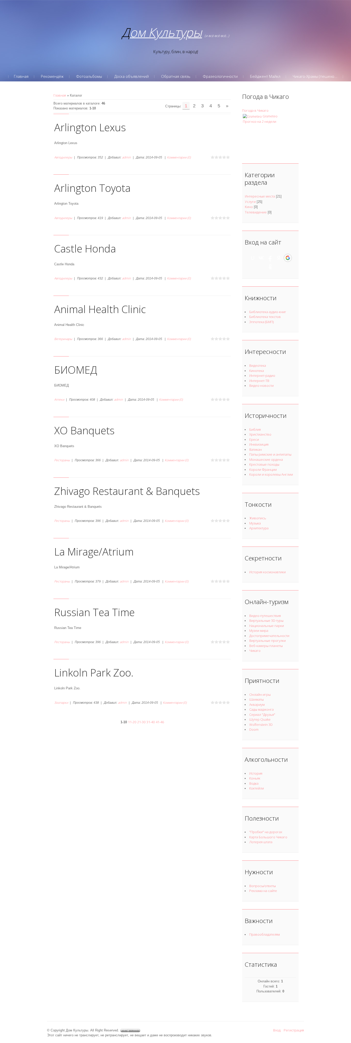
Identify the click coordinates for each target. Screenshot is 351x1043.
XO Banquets (84, 430)
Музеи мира (258, 630)
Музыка (255, 523)
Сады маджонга (261, 709)
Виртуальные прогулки (267, 640)
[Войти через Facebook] (270, 258)
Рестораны (62, 460)
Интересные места (260, 196)
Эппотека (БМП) (261, 322)
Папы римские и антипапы (270, 454)
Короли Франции (263, 469)
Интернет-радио (262, 375)
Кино (249, 206)
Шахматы (256, 699)
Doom (253, 729)
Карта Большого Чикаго (268, 837)
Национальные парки (266, 625)
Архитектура (259, 528)
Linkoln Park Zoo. (93, 672)
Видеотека (257, 365)
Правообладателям (264, 934)
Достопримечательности (269, 635)
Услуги (250, 201)
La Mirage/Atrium (94, 551)
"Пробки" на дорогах (265, 832)
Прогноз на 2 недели (259, 121)
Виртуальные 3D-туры (266, 620)
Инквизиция (259, 444)
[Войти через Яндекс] (279, 258)
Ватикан (255, 449)
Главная (59, 95)
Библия (255, 429)
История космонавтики (267, 572)
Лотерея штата (260, 842)
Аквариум (257, 704)
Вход (277, 1030)
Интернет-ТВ (259, 380)
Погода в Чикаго (255, 110)
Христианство (260, 434)
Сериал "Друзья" (262, 714)
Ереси (254, 439)
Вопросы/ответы (262, 886)
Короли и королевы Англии (271, 474)
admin (126, 157)
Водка (253, 783)
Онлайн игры (260, 694)
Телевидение (256, 212)
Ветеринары (63, 339)
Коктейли (256, 788)
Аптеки (59, 399)
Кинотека (256, 370)
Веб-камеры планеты (266, 645)
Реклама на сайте (263, 890)
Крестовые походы (264, 464)
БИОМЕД (75, 370)
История (255, 773)
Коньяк (254, 778)
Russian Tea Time (94, 612)
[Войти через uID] (252, 258)
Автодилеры (63, 157)
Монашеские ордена (266, 459)
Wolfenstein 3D (261, 724)
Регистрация (294, 1030)
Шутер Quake (260, 719)
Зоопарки (61, 702)
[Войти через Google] (288, 258)
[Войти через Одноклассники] (270, 267)
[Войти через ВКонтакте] (261, 258)
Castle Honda (85, 248)
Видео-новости (261, 385)
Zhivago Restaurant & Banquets (127, 491)
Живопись (257, 518)
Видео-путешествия (265, 615)
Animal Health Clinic (100, 309)
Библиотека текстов (265, 316)
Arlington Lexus (90, 127)
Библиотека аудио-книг (267, 311)
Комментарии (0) (179, 157)
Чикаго (255, 650)
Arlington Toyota (92, 188)
